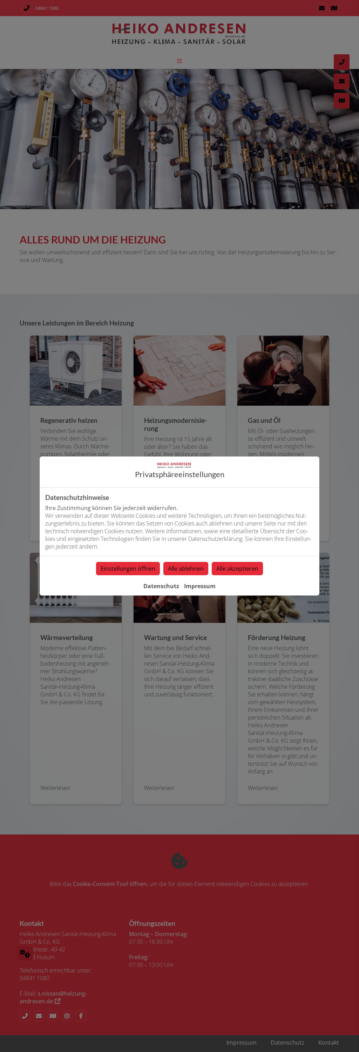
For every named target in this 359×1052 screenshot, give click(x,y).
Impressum (200, 586)
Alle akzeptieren (237, 568)
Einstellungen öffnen (128, 568)
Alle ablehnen (186, 568)
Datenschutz (161, 586)
